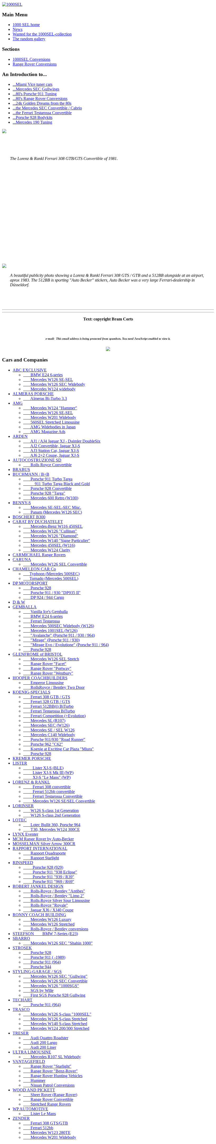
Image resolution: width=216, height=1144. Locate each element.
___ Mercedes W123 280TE (47, 1132)
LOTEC (20, 820)
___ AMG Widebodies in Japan (49, 427)
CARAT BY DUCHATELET (38, 521)
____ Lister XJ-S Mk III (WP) (48, 772)
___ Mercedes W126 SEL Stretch (51, 659)
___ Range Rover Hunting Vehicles (52, 1075)
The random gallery (29, 39)
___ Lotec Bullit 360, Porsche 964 (51, 824)
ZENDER (21, 1118)
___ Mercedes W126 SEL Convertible (55, 564)
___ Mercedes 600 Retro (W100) (50, 498)
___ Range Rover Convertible (48, 1099)
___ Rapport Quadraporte (44, 853)
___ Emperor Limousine (43, 682)
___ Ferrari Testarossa (41, 621)
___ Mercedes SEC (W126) (46, 725)
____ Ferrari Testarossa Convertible (52, 796)
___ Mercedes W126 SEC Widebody (54, 384)
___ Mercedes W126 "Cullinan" (50, 531)
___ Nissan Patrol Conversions (49, 1085)
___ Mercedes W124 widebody (49, 389)
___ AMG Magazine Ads (44, 431)
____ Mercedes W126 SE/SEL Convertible (59, 801)
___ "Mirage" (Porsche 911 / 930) (51, 640)
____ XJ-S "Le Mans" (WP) (47, 777)
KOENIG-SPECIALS (31, 692)
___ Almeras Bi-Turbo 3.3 (45, 398)
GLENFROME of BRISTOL (37, 654)
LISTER (20, 763)
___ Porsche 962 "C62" (43, 744)
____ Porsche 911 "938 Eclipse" (50, 872)
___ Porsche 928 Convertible (47, 488)
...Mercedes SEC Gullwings (36, 89)
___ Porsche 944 (37, 967)
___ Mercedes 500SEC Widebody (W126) (58, 626)
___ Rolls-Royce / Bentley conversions (55, 929)
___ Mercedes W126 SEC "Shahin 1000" (58, 943)
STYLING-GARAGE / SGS (37, 971)
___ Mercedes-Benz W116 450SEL (53, 526)
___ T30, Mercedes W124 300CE (51, 829)
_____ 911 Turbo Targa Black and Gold (56, 483)
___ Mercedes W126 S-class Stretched (55, 1019)
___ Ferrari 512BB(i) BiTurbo (48, 706)
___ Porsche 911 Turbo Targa (47, 479)
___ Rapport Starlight (41, 858)
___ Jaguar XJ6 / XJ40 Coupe (48, 910)
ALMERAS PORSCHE (33, 394)
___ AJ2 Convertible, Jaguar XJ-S (51, 446)
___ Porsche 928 (37, 588)
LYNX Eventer (25, 834)
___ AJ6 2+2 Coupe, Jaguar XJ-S (51, 455)
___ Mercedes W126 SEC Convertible (55, 981)
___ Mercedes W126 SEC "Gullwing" (55, 976)
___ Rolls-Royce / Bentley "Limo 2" (53, 896)
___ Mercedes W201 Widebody (49, 417)
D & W (19, 602)
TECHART (22, 1000)
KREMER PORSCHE (32, 758)
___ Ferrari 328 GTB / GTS (46, 701)
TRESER (21, 1033)
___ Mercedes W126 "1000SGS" (51, 986)
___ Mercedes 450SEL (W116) (49, 545)
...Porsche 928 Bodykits (32, 117)
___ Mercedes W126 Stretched (49, 924)
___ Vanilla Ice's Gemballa (45, 611)
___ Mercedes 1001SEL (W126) (50, 630)
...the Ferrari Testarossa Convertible (42, 113)
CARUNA (22, 559)
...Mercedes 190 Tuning (32, 122)
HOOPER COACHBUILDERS (40, 678)
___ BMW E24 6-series (43, 375)
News (17, 29)
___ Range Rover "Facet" (44, 663)
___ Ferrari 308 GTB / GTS (46, 697)
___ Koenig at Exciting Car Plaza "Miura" (58, 749)
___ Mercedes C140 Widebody (49, 734)
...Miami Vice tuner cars (32, 84)
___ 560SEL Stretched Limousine (51, 422)
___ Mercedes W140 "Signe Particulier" (56, 540)
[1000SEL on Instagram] (108, 349)
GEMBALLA (25, 607)
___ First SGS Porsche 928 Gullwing (54, 995)
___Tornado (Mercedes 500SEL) (50, 578)
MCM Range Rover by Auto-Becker (43, 839)
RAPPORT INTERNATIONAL (40, 848)
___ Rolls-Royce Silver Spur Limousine (56, 900)
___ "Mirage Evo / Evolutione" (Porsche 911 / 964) (66, 645)
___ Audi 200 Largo (40, 1042)
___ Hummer (34, 1080)
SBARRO (21, 938)
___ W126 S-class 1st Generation (51, 810)
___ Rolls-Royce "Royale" (45, 905)
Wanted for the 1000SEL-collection (42, 34)
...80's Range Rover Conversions (40, 98)
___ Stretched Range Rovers (47, 1104)
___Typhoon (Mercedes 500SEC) (51, 573)
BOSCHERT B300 (29, 517)
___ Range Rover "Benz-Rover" (50, 1071)
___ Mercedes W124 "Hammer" (50, 408)
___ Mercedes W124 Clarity (46, 550)
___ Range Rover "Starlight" (47, 1066)
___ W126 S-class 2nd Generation (51, 815)
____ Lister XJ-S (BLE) (43, 768)
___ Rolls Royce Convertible (47, 465)
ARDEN (20, 436)
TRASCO (21, 1009)
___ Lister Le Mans (39, 1113)
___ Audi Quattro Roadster (45, 1038)
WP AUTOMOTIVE (30, 1109)
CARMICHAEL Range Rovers (39, 555)
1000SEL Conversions (31, 59)
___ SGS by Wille (38, 990)
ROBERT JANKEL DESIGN (38, 886)
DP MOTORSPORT (30, 583)
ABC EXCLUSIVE (30, 370)
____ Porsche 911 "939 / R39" (48, 877)
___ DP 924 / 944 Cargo (43, 597)
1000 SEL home (26, 24)
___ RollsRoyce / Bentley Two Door (54, 687)
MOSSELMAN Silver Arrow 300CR (44, 843)
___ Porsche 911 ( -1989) (44, 957)
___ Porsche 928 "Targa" (44, 493)
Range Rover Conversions (35, 64)
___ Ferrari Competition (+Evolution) (54, 716)
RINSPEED (23, 862)
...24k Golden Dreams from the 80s (42, 103)
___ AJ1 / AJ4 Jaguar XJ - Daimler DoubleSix (61, 441)
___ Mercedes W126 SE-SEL (48, 379)
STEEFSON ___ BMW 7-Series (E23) (45, 933)
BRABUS (21, 469)
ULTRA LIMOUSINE (32, 1052)
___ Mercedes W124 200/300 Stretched (56, 1028)
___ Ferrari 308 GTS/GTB (45, 1123)
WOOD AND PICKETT (34, 1090)
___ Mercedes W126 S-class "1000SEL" (57, 1014)
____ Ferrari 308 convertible (47, 787)
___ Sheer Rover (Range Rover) (50, 1094)
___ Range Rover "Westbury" (48, 673)
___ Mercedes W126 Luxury (47, 919)
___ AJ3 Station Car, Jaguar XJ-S (51, 450)
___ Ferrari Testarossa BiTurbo (49, 711)
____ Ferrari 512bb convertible (49, 791)
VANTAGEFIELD (29, 1061)
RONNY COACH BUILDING (39, 914)
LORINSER (23, 806)
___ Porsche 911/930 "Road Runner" (54, 739)
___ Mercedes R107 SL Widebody (52, 1057)
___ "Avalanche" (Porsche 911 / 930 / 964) (59, 635)
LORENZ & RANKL (31, 782)
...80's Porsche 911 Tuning (35, 94)
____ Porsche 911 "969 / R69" (48, 881)
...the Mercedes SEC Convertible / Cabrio (47, 108)
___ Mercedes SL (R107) (44, 720)
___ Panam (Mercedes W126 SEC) (52, 512)
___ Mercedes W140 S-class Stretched (55, 1023)
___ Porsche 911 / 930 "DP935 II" (52, 592)
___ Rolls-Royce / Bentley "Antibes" (54, 891)
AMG (18, 403)
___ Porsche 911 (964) (42, 962)
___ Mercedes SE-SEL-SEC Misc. (52, 507)
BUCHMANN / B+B (31, 474)
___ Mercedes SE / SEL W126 (49, 730)
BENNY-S (22, 502)
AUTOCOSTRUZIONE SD (37, 460)
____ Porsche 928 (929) (43, 867)
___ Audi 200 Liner (39, 1047)
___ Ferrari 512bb (38, 1128)
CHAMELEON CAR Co (34, 569)
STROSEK (22, 948)
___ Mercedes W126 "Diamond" (50, 536)
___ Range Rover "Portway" (47, 668)
